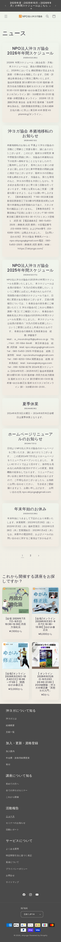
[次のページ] (38, 555)
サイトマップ (12, 882)
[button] (6, 16)
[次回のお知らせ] (55, 6)
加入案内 (10, 751)
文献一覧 (10, 731)
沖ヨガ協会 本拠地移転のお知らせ (30, 133)
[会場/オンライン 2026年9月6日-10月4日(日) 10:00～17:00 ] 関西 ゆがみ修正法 (15, 679)
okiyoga (25, 935)
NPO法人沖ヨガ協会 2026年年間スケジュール (30, 50)
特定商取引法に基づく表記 (19, 855)
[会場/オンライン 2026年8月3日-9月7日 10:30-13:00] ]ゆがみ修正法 (45, 624)
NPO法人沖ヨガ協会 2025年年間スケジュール (30, 268)
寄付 (8, 764)
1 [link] (22, 555)
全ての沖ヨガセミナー (17, 790)
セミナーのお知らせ (15, 822)
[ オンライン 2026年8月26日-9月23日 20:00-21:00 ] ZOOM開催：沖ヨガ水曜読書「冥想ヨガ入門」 (45, 682)
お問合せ (10, 875)
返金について (12, 862)
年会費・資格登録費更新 (18, 757)
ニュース (10, 816)
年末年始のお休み (30, 509)
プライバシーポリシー (17, 868)
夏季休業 (30, 404)
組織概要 (10, 725)
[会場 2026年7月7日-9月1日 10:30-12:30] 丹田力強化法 (15, 622)
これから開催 (12, 797)
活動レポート (12, 829)
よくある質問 (12, 848)
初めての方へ (12, 783)
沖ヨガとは (11, 718)
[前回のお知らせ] (5, 6)
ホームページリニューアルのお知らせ (30, 436)
